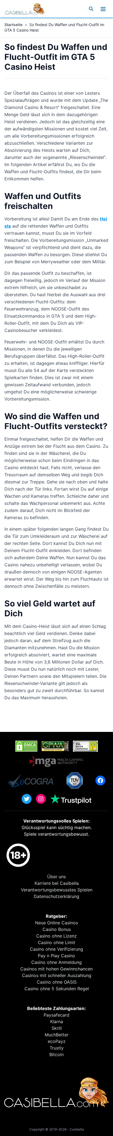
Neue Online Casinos (56, 922)
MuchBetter (57, 1034)
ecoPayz (57, 1041)
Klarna (56, 1021)
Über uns (56, 876)
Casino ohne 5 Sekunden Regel (56, 988)
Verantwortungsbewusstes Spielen (56, 889)
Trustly (57, 1048)
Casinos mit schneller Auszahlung (56, 975)
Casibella (77, 1129)
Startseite (13, 24)
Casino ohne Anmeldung (56, 962)
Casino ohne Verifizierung (56, 949)
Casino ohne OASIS (57, 982)
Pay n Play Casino (56, 955)
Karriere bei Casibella (57, 883)
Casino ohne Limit (56, 942)
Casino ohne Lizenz (56, 936)
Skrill (57, 1028)
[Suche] (91, 8)
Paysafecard (56, 1015)
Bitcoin (56, 1054)
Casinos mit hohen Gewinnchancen (56, 969)
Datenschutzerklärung (56, 896)
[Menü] (103, 9)
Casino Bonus (57, 929)
